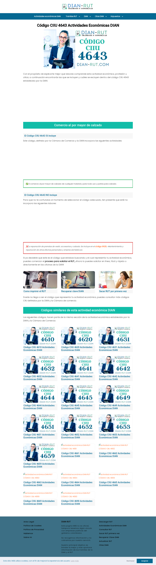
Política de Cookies (33, 525)
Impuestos (115, 16)
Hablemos (28, 533)
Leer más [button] (75, 561)
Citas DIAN (99, 16)
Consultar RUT (105, 529)
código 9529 (101, 246)
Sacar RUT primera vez (109, 533)
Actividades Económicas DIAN (113, 525)
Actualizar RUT (105, 541)
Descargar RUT (105, 522)
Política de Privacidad (34, 529)
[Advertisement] (78, 101)
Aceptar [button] (144, 561)
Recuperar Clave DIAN (109, 537)
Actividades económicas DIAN (47, 16)
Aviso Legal (29, 522)
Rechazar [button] (130, 561)
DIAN (86, 16)
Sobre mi (28, 537)
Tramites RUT (71, 16)
